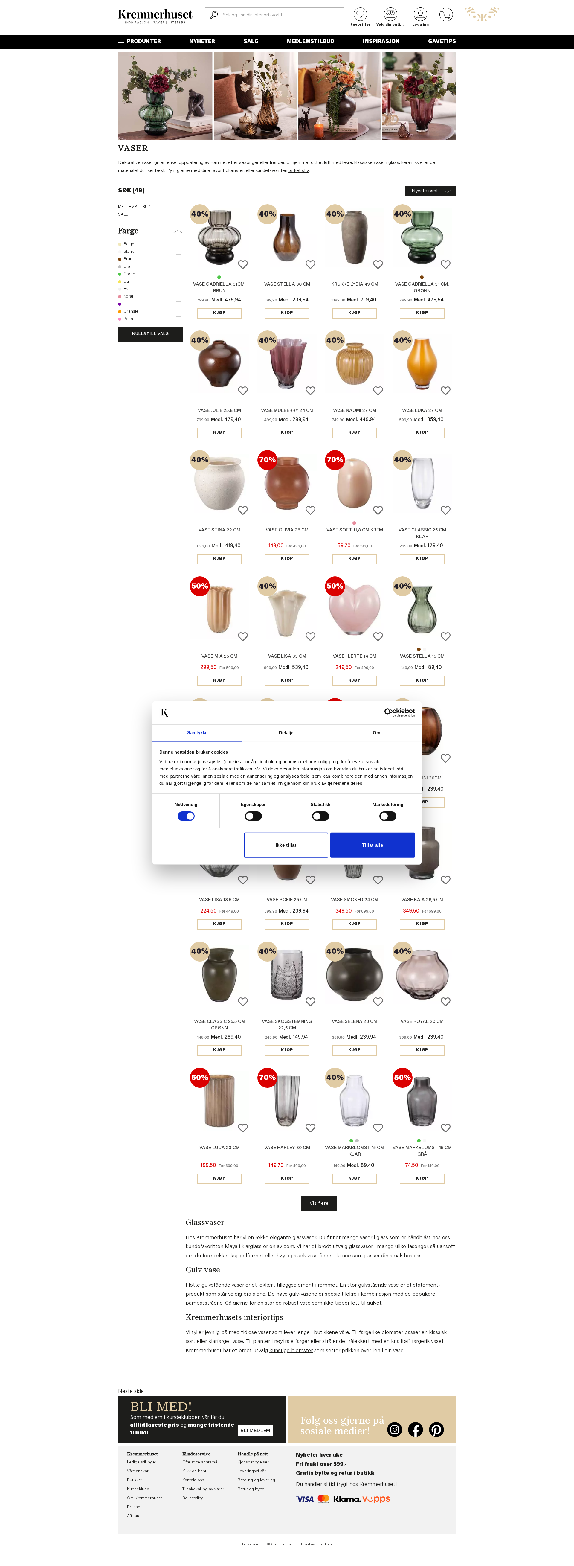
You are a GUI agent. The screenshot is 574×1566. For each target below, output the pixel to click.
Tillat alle (372, 845)
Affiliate (134, 1516)
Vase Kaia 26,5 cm (422, 900)
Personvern (250, 1544)
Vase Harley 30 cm (287, 1147)
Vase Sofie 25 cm (287, 900)
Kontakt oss (193, 1480)
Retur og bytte (251, 1489)
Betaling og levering (256, 1480)
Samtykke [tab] (197, 732)
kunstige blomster (291, 1351)
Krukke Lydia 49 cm (354, 284)
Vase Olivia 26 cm (287, 530)
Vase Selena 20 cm (354, 1021)
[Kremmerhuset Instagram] (394, 1429)
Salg (251, 42)
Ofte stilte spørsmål (200, 1462)
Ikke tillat (286, 845)
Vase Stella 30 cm (287, 284)
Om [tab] (376, 732)
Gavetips (442, 42)
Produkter (143, 42)
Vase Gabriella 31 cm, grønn (219, 277)
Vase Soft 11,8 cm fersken (354, 523)
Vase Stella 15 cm (419, 649)
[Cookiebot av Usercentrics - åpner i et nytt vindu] (389, 712)
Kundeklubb (138, 1489)
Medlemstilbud (310, 42)
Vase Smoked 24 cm (354, 900)
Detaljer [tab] (287, 732)
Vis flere (319, 1203)
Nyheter (202, 42)
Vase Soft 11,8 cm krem (354, 530)
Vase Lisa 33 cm (287, 656)
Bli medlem (255, 1430)
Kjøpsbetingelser (253, 1462)
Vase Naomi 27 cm (354, 410)
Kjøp (219, 313)
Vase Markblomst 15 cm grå (357, 1140)
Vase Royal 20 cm (422, 1021)
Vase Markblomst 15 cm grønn (351, 1140)
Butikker (134, 1480)
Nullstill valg (150, 334)
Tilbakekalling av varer (203, 1489)
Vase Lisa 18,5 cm (219, 900)
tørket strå (298, 170)
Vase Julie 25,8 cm (219, 410)
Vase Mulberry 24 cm (287, 410)
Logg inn (420, 25)
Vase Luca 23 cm (219, 1147)
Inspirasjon (381, 42)
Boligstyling (193, 1498)
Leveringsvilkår (252, 1471)
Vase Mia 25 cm (219, 656)
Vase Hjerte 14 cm (354, 656)
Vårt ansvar (138, 1471)
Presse (133, 1507)
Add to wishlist (243, 264)
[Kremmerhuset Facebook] (415, 1429)
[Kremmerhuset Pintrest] (436, 1429)
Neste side (131, 1391)
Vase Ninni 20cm (422, 778)
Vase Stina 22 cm (219, 530)
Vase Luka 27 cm (422, 410)
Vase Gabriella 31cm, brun (422, 277)
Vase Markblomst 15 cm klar (424, 1140)
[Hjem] (155, 16)
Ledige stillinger (141, 1462)
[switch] (253, 816)
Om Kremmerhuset (144, 1498)
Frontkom (324, 1544)
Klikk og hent (194, 1471)
